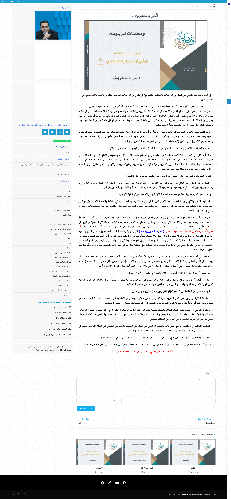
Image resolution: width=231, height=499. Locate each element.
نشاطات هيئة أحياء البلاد (63, 281)
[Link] (110, 483)
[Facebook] (124, 483)
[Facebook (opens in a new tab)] (5, 1)
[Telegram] (45, 132)
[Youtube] (52, 132)
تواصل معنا (24, 494)
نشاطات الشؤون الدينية (63, 257)
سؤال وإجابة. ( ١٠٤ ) (64, 174)
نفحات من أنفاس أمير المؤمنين (60, 290)
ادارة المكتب (207, 6)
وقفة (69, 169)
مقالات (68, 238)
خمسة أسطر (66, 206)
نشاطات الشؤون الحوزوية (62, 253)
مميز (69, 243)
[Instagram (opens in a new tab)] (8, 1)
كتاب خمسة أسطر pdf (63, 312)
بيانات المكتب (66, 201)
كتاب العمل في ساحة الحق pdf (60, 329)
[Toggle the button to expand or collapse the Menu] (229, 3)
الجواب (68, 191)
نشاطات (68, 248)
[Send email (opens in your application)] (15, 1)
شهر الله (68, 220)
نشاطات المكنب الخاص (63, 262)
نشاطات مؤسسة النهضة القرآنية (60, 271)
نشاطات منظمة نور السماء (62, 276)
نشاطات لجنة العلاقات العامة (61, 267)
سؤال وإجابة (67, 215)
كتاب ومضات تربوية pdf (62, 307)
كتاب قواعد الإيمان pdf (63, 318)
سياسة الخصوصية (15, 494)
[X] (67, 132)
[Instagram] (60, 132)
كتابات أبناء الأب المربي (63, 234)
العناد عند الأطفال (146, 468)
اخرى (69, 187)
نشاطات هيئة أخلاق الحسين (61, 285)
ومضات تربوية (193, 6)
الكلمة (192, 468)
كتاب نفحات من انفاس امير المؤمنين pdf (56, 335)
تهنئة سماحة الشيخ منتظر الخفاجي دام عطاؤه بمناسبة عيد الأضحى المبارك (46, 165)
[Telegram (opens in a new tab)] (18, 1)
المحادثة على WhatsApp (62, 141)
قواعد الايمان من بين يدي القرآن (60, 229)
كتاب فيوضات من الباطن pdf (61, 323)
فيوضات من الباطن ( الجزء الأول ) (59, 224)
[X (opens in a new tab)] (2, 1)
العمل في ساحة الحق (63, 196)
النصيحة (99, 468)
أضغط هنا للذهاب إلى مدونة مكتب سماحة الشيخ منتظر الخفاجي (49, 347)
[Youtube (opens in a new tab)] (12, 1)
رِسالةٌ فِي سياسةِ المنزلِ (63, 210)
